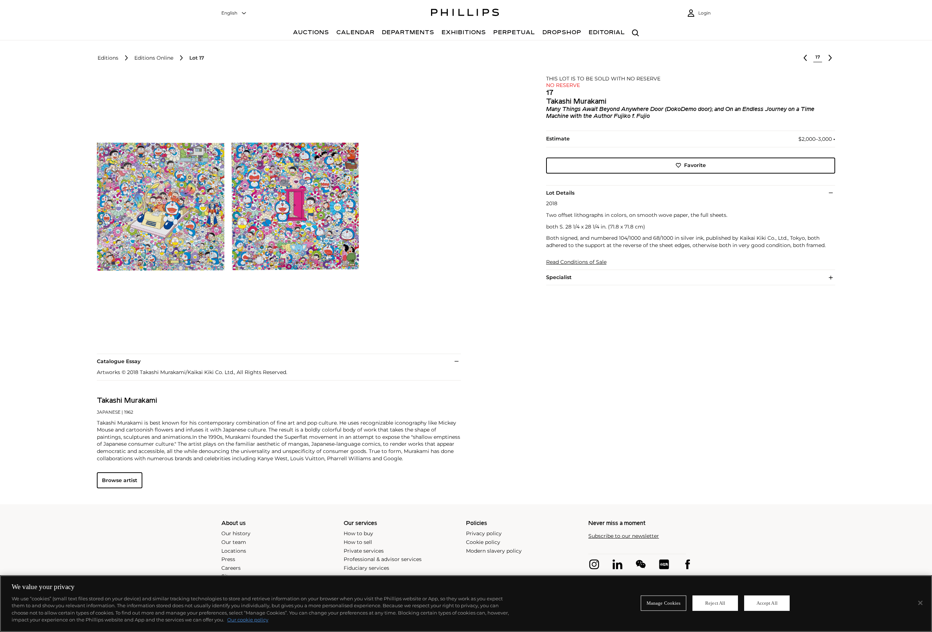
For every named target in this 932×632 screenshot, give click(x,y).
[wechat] (641, 564)
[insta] (594, 564)
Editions (108, 58)
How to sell (358, 542)
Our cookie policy (247, 620)
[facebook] (687, 564)
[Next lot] (830, 58)
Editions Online (153, 58)
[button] (225, 207)
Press (228, 559)
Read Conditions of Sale (576, 262)
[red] (664, 564)
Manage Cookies (664, 603)
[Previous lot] (805, 58)
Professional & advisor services (383, 559)
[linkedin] (617, 564)
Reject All (715, 603)
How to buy (358, 533)
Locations (233, 551)
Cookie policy (483, 542)
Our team (233, 542)
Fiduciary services (366, 568)
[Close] (920, 603)
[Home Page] (465, 13)
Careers (231, 568)
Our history (235, 533)
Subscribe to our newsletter (623, 536)
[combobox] (234, 13)
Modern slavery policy (494, 551)
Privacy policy (484, 533)
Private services (364, 551)
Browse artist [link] (119, 480)
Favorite (695, 165)
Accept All (767, 603)
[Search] (635, 33)
